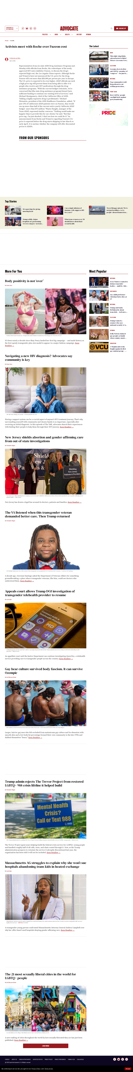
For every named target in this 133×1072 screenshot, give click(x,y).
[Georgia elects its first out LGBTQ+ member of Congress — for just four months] (99, 70)
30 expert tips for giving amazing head (31, 210)
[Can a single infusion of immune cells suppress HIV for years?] (55, 210)
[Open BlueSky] (26, 28)
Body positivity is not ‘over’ (24, 281)
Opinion (88, 34)
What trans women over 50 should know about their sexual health (75, 221)
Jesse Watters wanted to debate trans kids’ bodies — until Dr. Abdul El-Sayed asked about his (119, 286)
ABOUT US (14, 1059)
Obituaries (113, 291)
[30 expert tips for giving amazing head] (13, 210)
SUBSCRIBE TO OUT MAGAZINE (9, 28)
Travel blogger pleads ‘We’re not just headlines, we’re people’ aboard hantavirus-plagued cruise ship (117, 211)
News (56, 34)
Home (7, 40)
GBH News (20, 922)
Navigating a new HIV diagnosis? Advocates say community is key (38, 358)
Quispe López (9, 285)
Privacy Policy (36, 1069)
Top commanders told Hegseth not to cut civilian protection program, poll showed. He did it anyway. (118, 86)
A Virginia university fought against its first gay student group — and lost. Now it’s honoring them (118, 351)
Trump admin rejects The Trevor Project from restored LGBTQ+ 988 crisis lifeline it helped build (44, 783)
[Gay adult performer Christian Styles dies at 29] (99, 295)
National (112, 79)
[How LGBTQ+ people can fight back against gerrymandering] (99, 96)
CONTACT (7, 1059)
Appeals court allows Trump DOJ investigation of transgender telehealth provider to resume (40, 593)
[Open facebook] (22, 28)
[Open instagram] (34, 28)
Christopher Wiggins (10, 445)
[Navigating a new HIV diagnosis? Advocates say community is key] (45, 390)
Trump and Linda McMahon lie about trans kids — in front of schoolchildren (118, 311)
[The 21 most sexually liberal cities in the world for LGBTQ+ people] (45, 1008)
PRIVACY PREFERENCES (60, 1059)
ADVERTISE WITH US (38, 1059)
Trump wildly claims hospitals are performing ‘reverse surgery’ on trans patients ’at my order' (32, 222)
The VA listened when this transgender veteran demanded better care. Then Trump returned (38, 514)
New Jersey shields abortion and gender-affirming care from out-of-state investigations (44, 439)
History (79, 34)
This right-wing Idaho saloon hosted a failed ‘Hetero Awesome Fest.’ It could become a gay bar (118, 60)
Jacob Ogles (9, 599)
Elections (113, 66)
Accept (128, 1068)
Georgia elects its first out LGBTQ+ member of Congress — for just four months (119, 72)
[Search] (111, 28)
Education (113, 343)
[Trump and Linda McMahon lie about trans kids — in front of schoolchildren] (99, 308)
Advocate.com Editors (15, 58)
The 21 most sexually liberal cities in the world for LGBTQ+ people (40, 976)
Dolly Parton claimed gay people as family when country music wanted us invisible (118, 337)
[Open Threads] (30, 28)
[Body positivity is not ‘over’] (45, 311)
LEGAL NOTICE (80, 1059)
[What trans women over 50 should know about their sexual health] (55, 221)
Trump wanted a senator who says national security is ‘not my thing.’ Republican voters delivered (118, 325)
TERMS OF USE (71, 1059)
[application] (108, 115)
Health (67, 34)
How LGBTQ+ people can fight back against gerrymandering (118, 97)
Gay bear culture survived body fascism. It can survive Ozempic (44, 671)
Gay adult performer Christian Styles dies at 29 (118, 297)
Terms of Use (48, 1069)
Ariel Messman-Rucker (11, 677)
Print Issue (113, 92)
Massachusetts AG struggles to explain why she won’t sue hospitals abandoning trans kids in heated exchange (45, 865)
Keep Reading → (67, 427)
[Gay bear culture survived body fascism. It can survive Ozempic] (45, 703)
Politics (45, 34)
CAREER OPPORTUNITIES (25, 1059)
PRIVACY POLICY (49, 1059)
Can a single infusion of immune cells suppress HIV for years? (74, 210)
